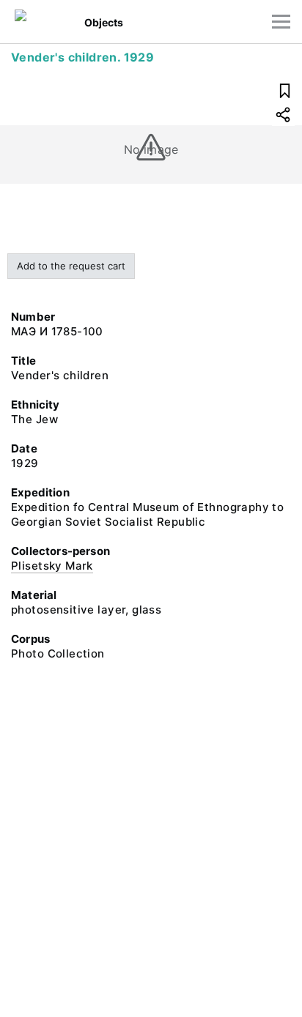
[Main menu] (281, 21)
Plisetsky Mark (52, 566)
